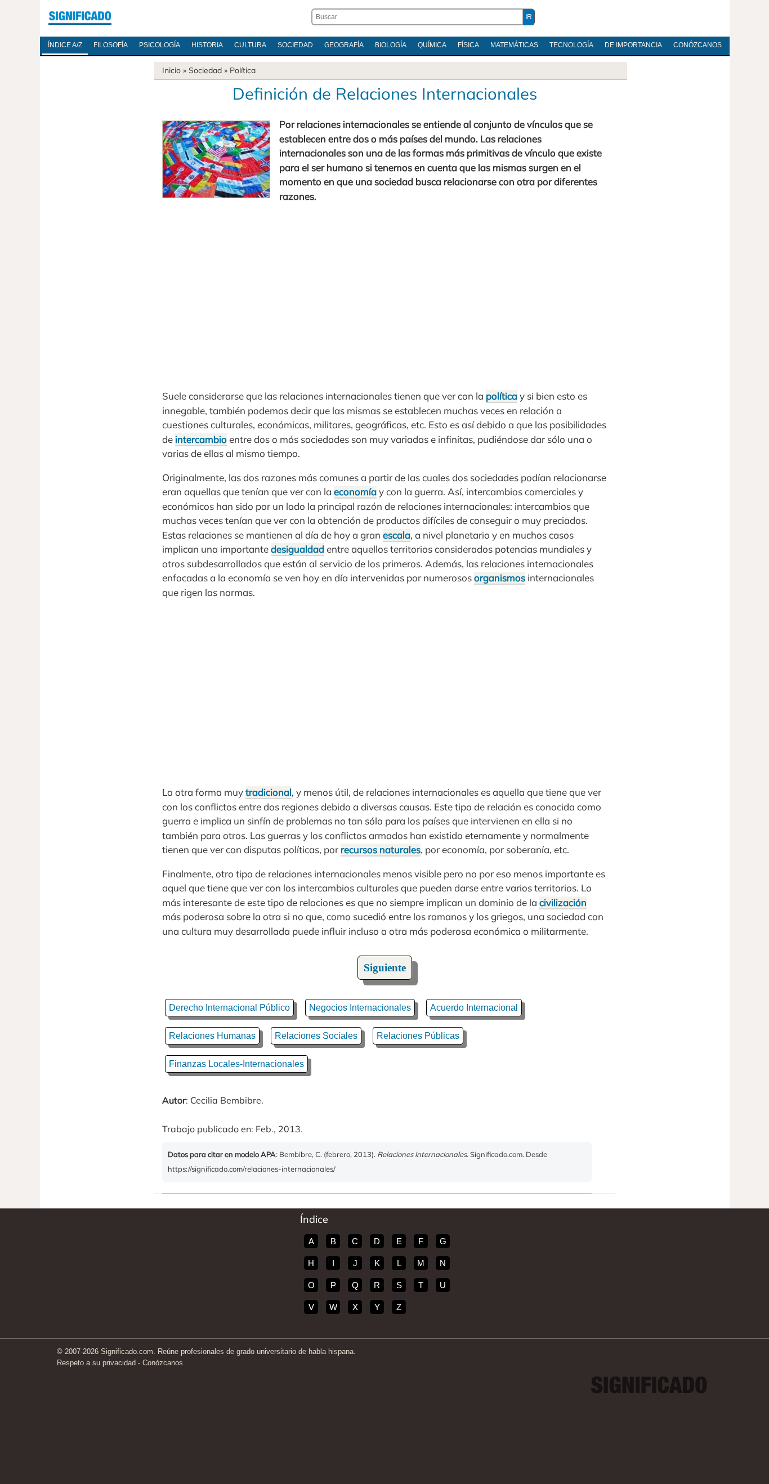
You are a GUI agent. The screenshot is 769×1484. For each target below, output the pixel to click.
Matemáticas (514, 45)
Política (243, 70)
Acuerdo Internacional (474, 1007)
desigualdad (297, 549)
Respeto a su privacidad (96, 1363)
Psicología (159, 45)
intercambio (201, 439)
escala (396, 535)
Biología (390, 45)
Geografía (344, 45)
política (501, 396)
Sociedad (295, 45)
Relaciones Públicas (418, 1036)
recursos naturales (381, 849)
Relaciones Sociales (316, 1036)
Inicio (171, 70)
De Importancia (633, 45)
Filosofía (110, 45)
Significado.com (79, 17)
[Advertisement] (384, 296)
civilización (563, 902)
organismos (499, 578)
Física (468, 45)
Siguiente (385, 968)
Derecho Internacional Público (229, 1007)
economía (355, 491)
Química (432, 45)
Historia (207, 45)
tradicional (268, 792)
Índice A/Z (65, 45)
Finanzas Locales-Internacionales (236, 1064)
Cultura (250, 45)
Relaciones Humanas (212, 1036)
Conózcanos (697, 45)
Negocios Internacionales (360, 1007)
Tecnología (571, 45)
